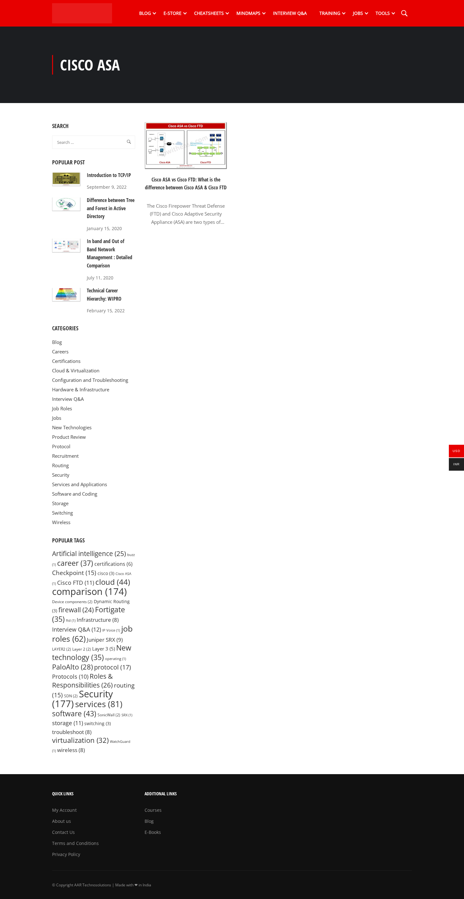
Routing (60, 465)
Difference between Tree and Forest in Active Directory (110, 208)
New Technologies (72, 427)
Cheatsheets (209, 13)
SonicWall (109, 715)
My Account (64, 810)
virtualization (80, 740)
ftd (70, 620)
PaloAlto (72, 666)
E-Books (153, 832)
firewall (76, 609)
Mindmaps (248, 13)
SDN (71, 696)
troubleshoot (72, 732)
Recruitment (65, 456)
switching (97, 723)
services (98, 704)
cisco (106, 573)
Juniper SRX (105, 639)
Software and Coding (74, 494)
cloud (112, 582)
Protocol (61, 446)
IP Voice (111, 630)
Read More (186, 232)
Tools (383, 13)
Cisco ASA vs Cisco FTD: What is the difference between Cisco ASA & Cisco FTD (186, 183)
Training (329, 13)
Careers (60, 351)
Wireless (61, 522)
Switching (62, 513)
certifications (113, 563)
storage (67, 723)
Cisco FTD (75, 582)
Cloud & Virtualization (75, 370)
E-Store (172, 13)
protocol (112, 667)
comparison (89, 591)
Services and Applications (79, 484)
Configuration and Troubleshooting (90, 380)
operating (115, 659)
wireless (71, 750)
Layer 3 (103, 648)
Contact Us (63, 832)
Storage (60, 503)
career (75, 563)
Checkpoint (74, 572)
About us (61, 821)
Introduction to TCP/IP (109, 175)
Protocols (70, 676)
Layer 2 (81, 649)
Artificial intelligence (89, 553)
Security (60, 475)
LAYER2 (61, 649)
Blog (145, 13)
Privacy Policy (66, 854)
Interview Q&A (290, 13)
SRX (127, 715)
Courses (153, 810)
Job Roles (62, 408)
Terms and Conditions (75, 843)
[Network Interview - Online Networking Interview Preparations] (83, 13)
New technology (91, 652)
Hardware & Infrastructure (80, 389)
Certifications (66, 361)
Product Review (69, 437)
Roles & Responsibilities (82, 680)
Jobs (358, 13)
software (74, 713)
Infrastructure (98, 619)
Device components (72, 601)
